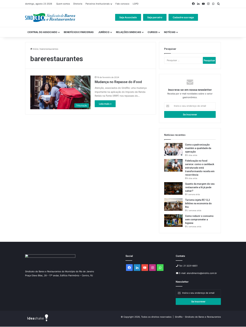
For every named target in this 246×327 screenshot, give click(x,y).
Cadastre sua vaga (183, 17)
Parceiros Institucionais (98, 3)
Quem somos (63, 3)
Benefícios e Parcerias (79, 32)
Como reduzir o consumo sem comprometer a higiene (199, 219)
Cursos (152, 32)
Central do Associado (42, 32)
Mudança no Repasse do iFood (118, 82)
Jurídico (103, 32)
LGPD (135, 3)
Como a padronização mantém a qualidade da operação (198, 148)
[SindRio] (50, 17)
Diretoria (77, 3)
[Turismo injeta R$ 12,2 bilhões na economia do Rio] (173, 204)
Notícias (169, 32)
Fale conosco (122, 3)
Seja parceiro (154, 17)
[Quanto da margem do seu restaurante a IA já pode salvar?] (173, 188)
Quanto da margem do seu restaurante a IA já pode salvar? (200, 187)
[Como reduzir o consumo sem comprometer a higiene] (173, 220)
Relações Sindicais (128, 32)
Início (35, 49)
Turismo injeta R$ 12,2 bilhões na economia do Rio (198, 203)
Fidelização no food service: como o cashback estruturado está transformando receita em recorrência (200, 167)
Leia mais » (105, 103)
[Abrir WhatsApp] (238, 318)
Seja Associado (128, 17)
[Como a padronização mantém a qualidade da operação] (173, 149)
